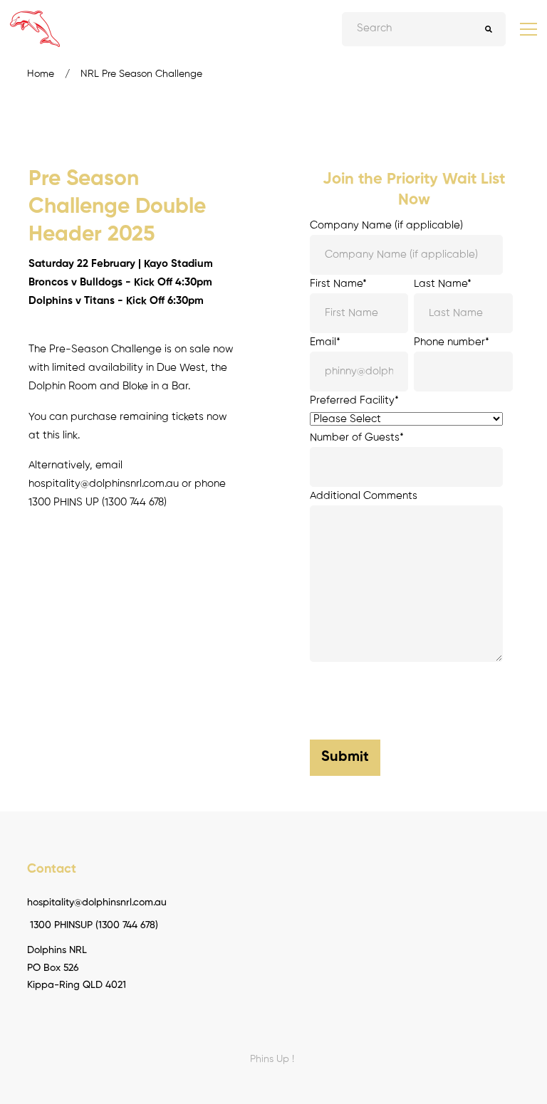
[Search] (489, 29)
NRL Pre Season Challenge (141, 74)
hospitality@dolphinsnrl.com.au (103, 483)
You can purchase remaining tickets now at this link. (127, 426)
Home (40, 74)
